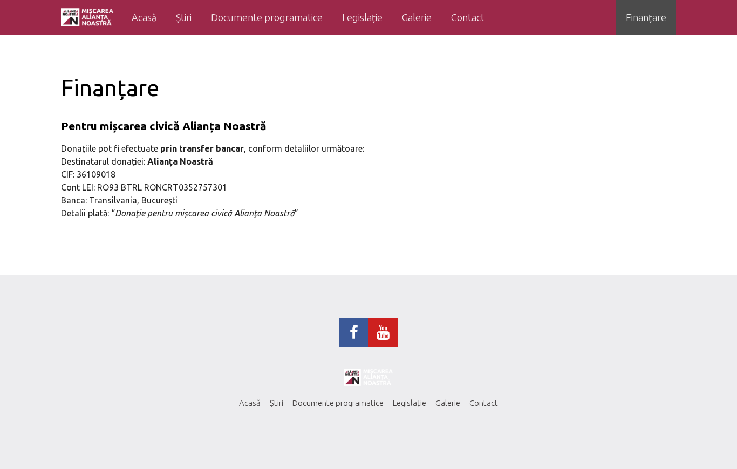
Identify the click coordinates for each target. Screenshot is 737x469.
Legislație (362, 17)
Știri (184, 17)
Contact (467, 17)
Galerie (417, 17)
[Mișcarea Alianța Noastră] (87, 17)
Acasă (144, 17)
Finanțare (646, 17)
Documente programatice (267, 17)
